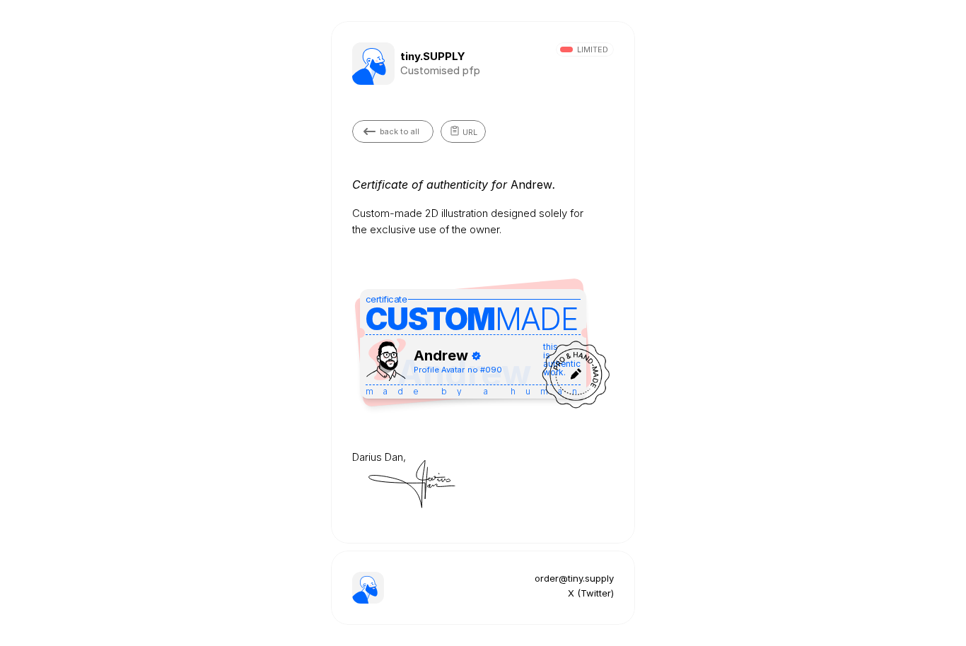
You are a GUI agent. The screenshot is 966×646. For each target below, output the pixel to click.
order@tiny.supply (574, 578)
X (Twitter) (591, 593)
